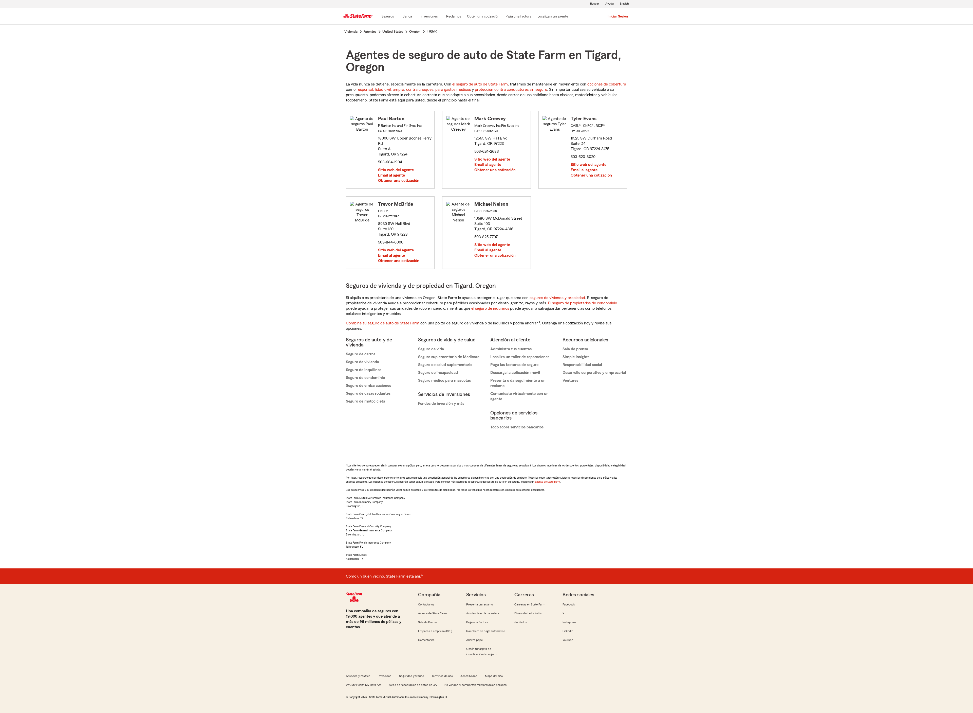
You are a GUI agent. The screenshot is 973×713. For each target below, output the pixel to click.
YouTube (568, 639)
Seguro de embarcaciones (368, 386)
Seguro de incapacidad (438, 373)
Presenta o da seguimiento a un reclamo (518, 383)
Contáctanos (426, 604)
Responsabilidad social (582, 365)
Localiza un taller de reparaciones (519, 357)
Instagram (569, 622)
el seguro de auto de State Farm (480, 84)
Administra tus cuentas (511, 349)
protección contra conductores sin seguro (511, 90)
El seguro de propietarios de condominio (582, 303)
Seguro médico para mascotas (444, 380)
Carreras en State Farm (529, 604)
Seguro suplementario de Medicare (448, 357)
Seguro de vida (431, 349)
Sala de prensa (575, 349)
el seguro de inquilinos (490, 308)
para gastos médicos (453, 90)
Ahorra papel (474, 639)
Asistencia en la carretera (482, 613)
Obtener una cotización (398, 181)
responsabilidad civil (374, 90)
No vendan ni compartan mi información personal (475, 684)
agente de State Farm (547, 481)
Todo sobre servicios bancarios (517, 427)
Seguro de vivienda (362, 362)
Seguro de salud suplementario (445, 365)
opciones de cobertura (606, 84)
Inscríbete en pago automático (485, 631)
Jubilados (520, 622)
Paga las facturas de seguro (514, 365)
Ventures (570, 380)
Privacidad (384, 675)
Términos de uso (442, 675)
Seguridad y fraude (411, 675)
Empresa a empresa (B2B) (435, 631)
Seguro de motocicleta (365, 401)
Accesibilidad (468, 675)
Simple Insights (576, 357)
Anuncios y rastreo (358, 675)
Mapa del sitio (494, 675)
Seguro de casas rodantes (368, 393)
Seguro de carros (360, 354)
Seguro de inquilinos (363, 370)
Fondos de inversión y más (441, 404)
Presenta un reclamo (479, 604)
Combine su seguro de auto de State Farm (382, 323)
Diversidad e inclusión (528, 613)
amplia (398, 90)
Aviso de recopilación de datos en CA (413, 684)
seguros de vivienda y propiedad (557, 298)
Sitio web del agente (396, 170)
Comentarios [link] (426, 639)
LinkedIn (568, 631)
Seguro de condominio (365, 378)
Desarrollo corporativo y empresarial (594, 373)
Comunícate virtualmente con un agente (519, 396)
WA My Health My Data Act (363, 684)
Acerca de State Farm (432, 613)
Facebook (569, 604)
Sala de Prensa (427, 622)
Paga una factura (477, 622)
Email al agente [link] (391, 175)
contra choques (419, 90)
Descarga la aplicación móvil (515, 373)
